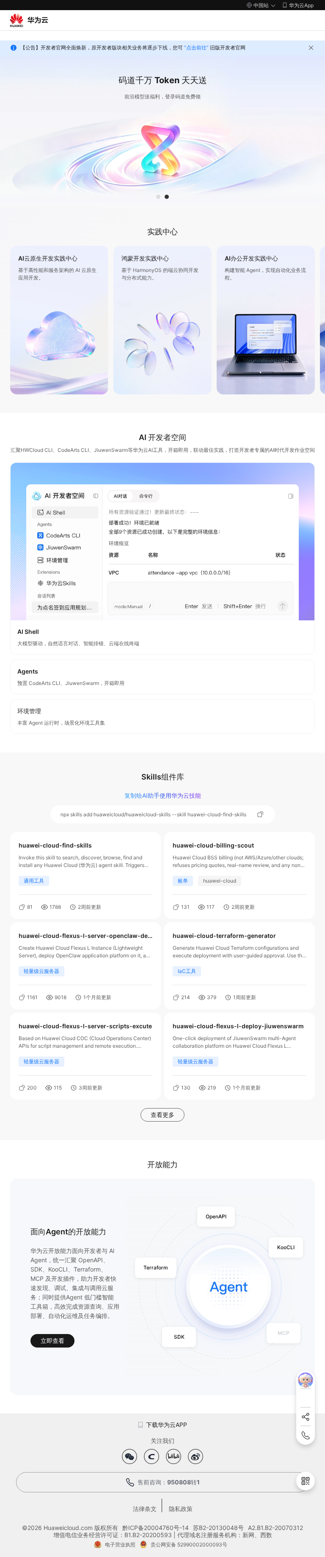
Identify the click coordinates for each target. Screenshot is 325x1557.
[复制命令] (260, 814)
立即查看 (52, 1340)
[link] (59, 320)
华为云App (301, 5)
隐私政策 (181, 1508)
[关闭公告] (311, 48)
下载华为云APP (166, 1424)
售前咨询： (169, 1482)
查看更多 (162, 1114)
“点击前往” (196, 47)
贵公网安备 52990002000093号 (189, 1544)
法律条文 (145, 1508)
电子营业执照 (120, 1544)
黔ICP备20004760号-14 (155, 1527)
